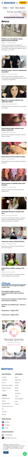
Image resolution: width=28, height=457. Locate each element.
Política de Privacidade (12, 447)
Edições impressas (6, 388)
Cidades (5, 8)
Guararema (4, 411)
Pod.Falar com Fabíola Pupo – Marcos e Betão (14, 305)
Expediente (4, 380)
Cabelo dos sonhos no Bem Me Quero (12, 241)
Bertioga (4, 414)
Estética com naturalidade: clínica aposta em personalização (12, 39)
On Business (18, 393)
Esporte (17, 390)
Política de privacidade (7, 385)
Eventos (17, 385)
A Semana (4, 377)
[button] (2, 3)
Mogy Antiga (18, 380)
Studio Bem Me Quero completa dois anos (12, 212)
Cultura (16, 396)
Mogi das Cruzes (5, 398)
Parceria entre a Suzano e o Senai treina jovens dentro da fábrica (14, 299)
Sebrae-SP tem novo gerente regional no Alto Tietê (13, 286)
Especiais (17, 382)
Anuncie (4, 382)
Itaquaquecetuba (6, 403)
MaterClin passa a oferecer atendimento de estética (14, 71)
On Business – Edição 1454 (10, 310)
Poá (3, 409)
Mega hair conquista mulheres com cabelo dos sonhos (12, 101)
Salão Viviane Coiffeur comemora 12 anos (12, 269)
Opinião (17, 388)
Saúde (16, 401)
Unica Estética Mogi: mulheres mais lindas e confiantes (12, 129)
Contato (4, 390)
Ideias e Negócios (19, 398)
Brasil (12, 8)
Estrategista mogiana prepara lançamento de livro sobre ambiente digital (13, 293)
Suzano (3, 401)
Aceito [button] (5, 452)
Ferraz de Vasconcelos (7, 406)
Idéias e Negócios (20, 8)
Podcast (17, 404)
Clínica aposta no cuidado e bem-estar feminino (13, 184)
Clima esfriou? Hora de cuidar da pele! (13, 157)
